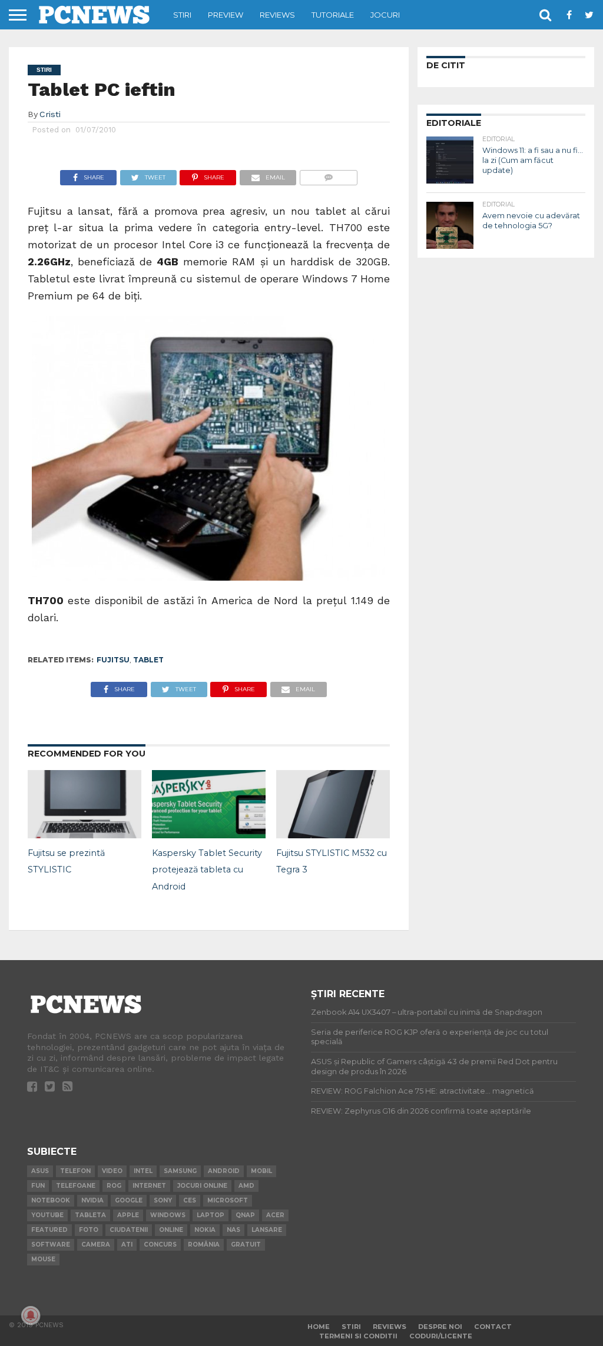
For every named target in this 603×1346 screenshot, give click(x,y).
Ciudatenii (129, 1230)
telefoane (75, 1186)
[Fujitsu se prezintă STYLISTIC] (84, 835)
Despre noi (440, 1326)
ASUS (40, 1171)
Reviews (277, 14)
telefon (75, 1171)
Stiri (182, 14)
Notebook (50, 1200)
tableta (90, 1215)
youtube (47, 1215)
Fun (38, 1186)
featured (49, 1230)
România (204, 1244)
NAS (233, 1230)
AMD (246, 1186)
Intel (143, 1171)
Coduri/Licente (440, 1336)
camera (95, 1244)
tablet (148, 659)
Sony (163, 1200)
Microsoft (227, 1200)
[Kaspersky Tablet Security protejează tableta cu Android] (209, 835)
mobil (261, 1171)
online (171, 1230)
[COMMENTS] (328, 174)
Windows (167, 1215)
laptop (210, 1215)
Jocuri (385, 14)
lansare (266, 1230)
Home (318, 1326)
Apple (128, 1215)
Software (50, 1244)
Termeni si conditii (358, 1336)
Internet (149, 1186)
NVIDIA (92, 1200)
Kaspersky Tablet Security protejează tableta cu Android (207, 870)
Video (112, 1171)
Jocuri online (202, 1186)
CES (189, 1200)
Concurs (160, 1244)
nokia (205, 1230)
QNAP (245, 1215)
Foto (88, 1230)
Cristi (50, 114)
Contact (493, 1326)
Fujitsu (113, 659)
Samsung (180, 1171)
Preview (225, 14)
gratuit (246, 1244)
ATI (126, 1244)
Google (129, 1200)
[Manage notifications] (30, 1315)
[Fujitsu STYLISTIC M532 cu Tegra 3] (333, 835)
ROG (114, 1186)
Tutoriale (333, 14)
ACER (275, 1215)
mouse (43, 1259)
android (224, 1171)
